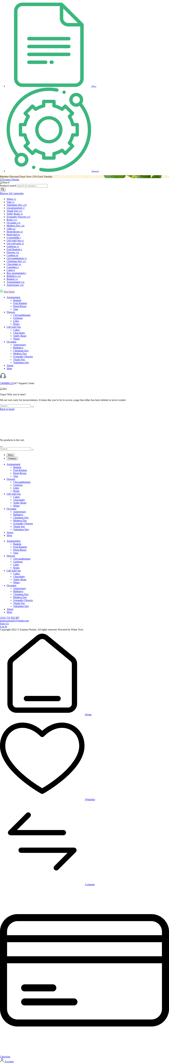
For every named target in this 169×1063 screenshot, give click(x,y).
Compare (89, 884)
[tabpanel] (84, 500)
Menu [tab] (10, 455)
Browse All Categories (12, 193)
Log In (3, 626)
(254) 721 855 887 (9, 617)
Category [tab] (12, 458)
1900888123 (6, 383)
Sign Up (4, 623)
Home (88, 714)
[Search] (3, 190)
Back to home (7, 409)
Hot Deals (9, 291)
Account (9, 1061)
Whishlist (89, 799)
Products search (8, 185)
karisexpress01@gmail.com (14, 620)
